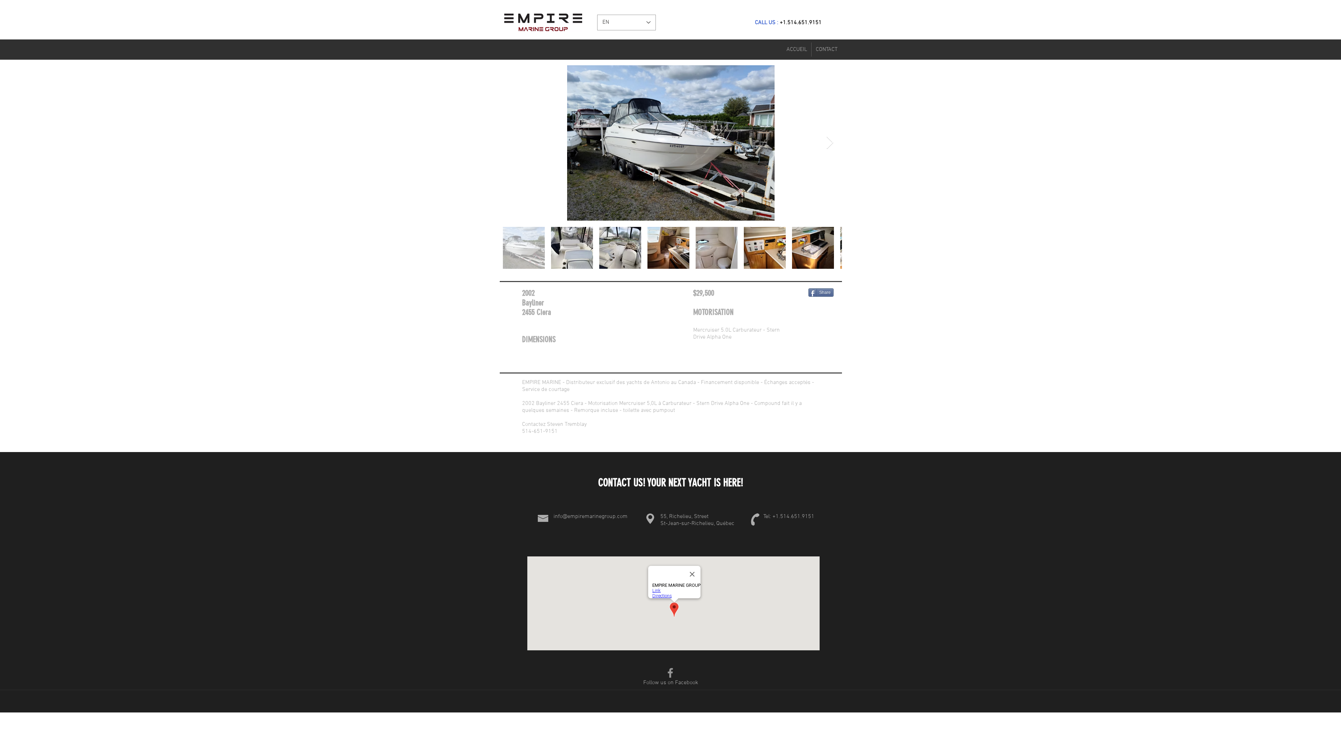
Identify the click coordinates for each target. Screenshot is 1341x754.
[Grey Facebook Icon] (670, 672)
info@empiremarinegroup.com (591, 516)
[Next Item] (830, 143)
